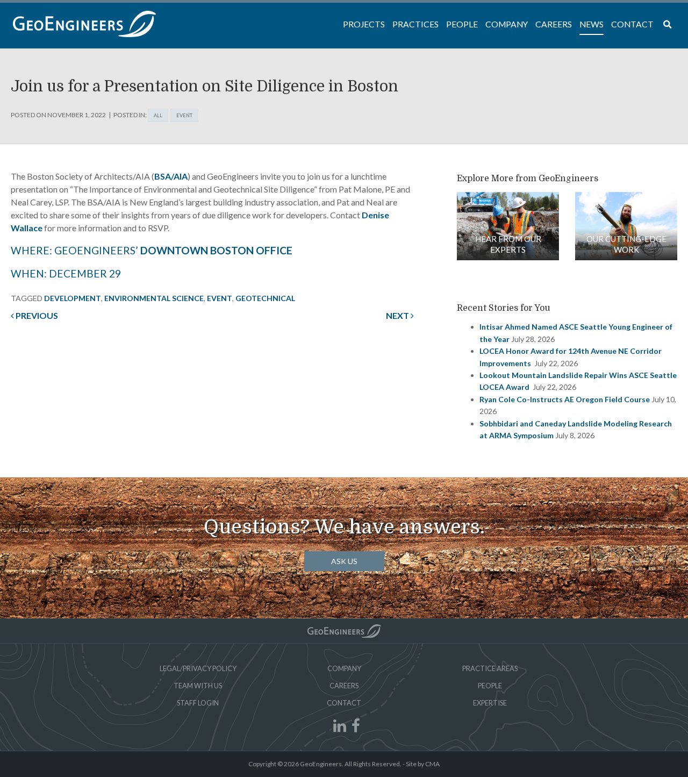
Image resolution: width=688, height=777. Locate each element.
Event (184, 115)
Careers (344, 685)
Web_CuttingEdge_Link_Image (626, 226)
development (72, 298)
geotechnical (265, 298)
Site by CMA (423, 764)
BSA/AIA (171, 176)
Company (344, 668)
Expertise (490, 702)
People (490, 685)
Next (398, 315)
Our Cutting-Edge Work (626, 244)
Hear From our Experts (508, 244)
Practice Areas (490, 668)
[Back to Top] (344, 631)
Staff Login (198, 702)
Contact (344, 702)
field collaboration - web (508, 226)
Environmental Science (154, 298)
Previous (36, 315)
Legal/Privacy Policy (198, 668)
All (158, 115)
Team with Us (198, 685)
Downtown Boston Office (216, 250)
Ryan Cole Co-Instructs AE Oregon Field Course (564, 399)
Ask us (344, 561)
